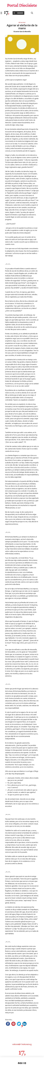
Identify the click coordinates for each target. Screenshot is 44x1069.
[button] (1, 13)
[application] (18, 13)
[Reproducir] (14, 13)
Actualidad (22, 22)
